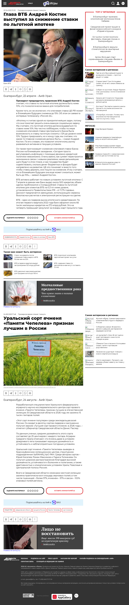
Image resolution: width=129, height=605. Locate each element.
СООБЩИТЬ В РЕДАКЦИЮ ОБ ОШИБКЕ (50, 561)
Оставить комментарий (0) (64, 218)
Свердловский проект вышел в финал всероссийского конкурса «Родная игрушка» (105, 29)
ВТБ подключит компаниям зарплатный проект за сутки (65, 256)
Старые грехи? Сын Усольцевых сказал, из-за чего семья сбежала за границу (110, 83)
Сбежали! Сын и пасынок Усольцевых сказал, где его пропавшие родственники (110, 345)
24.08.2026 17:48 (10, 314)
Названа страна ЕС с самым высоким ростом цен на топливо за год (109, 155)
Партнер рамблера (43, 595)
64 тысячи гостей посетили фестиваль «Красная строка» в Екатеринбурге (105, 39)
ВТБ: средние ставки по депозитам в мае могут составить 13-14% (67, 265)
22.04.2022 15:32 (10, 10)
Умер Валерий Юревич (104, 129)
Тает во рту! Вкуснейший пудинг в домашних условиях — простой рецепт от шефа (109, 75)
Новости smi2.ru (12, 306)
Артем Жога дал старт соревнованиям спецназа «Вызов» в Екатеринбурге (105, 59)
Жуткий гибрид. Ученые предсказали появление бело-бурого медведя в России (110, 320)
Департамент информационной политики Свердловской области (30, 387)
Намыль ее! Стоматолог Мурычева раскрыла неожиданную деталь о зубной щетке (109, 100)
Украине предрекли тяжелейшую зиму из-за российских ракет (108, 138)
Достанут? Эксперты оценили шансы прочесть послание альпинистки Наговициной (110, 108)
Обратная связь (27, 561)
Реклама (24, 558)
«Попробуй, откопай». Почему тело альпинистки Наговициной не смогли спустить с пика (110, 117)
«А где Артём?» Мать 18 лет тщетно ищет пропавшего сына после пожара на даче (109, 337)
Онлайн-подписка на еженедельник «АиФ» (97, 558)
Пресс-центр (53, 558)
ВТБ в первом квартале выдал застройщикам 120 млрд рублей (26, 264)
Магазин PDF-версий (69, 558)
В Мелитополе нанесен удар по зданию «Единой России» (107, 163)
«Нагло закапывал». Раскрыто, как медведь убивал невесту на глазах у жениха (110, 362)
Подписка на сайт (38, 558)
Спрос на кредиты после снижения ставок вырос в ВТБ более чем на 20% (26, 257)
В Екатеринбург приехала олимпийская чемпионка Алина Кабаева (105, 19)
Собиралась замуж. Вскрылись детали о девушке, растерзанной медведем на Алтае (109, 329)
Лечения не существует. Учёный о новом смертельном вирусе (109, 353)
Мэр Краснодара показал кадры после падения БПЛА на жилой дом (109, 146)
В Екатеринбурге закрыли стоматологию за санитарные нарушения (105, 49)
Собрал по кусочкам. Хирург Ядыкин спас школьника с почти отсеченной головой (110, 92)
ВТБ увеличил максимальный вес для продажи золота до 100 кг (27, 272)
